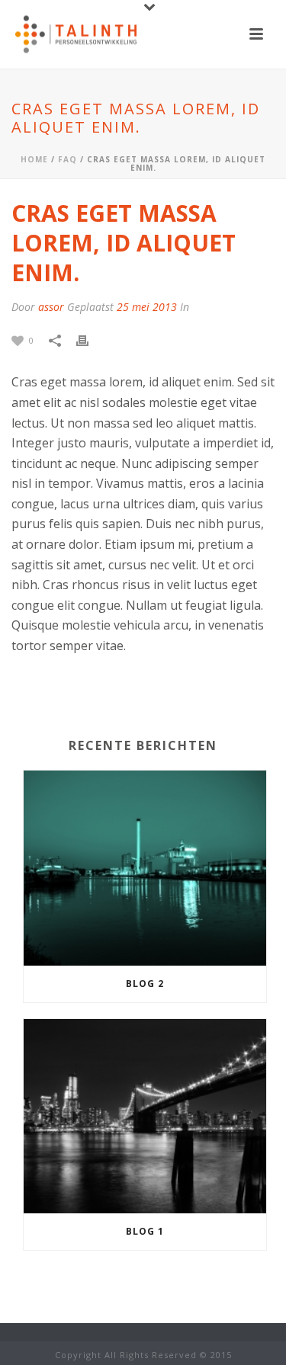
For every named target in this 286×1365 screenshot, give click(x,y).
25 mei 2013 (147, 307)
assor (51, 307)
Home (34, 159)
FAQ (67, 159)
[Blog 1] (145, 1116)
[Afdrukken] (90, 339)
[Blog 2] (145, 868)
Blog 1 (145, 1231)
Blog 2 (145, 983)
